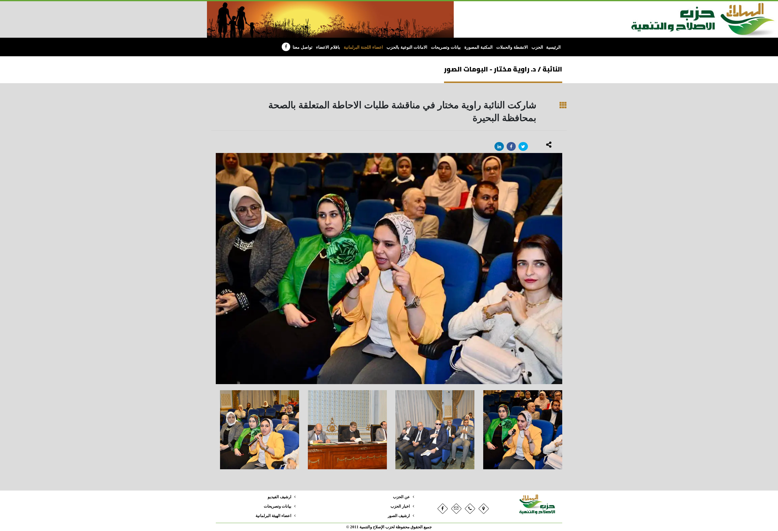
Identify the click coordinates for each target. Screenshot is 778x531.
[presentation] (215, 268)
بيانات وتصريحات (446, 47)
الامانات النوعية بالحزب (407, 47)
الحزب (537, 47)
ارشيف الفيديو (279, 497)
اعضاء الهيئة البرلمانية (273, 516)
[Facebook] (286, 47)
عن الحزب (401, 497)
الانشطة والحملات (512, 47)
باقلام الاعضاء (328, 47)
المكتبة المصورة (478, 47)
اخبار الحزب (400, 506)
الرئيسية (553, 47)
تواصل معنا (302, 47)
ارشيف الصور (399, 516)
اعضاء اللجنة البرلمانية (363, 47)
